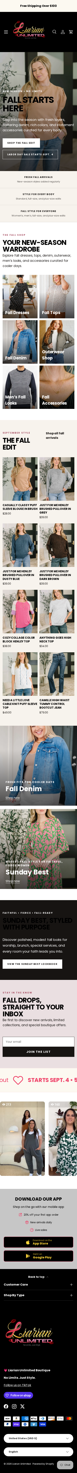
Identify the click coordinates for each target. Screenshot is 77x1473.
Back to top (36, 1277)
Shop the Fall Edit (21, 142)
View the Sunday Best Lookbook (32, 964)
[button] (71, 32)
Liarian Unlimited (21, 1463)
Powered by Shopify (43, 1463)
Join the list (38, 1052)
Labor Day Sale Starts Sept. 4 (30, 154)
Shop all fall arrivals (55, 435)
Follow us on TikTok (17, 1385)
